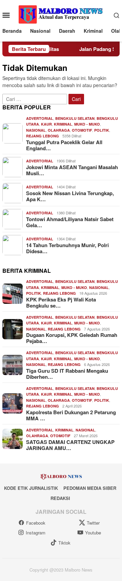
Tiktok (64, 542)
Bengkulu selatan (75, 118)
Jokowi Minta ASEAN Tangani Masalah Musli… (72, 170)
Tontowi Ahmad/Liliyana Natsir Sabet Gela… (70, 222)
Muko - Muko (87, 124)
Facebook (35, 523)
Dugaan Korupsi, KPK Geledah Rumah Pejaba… (71, 338)
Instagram (35, 532)
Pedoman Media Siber (89, 488)
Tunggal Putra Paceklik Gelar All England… (64, 145)
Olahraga (59, 130)
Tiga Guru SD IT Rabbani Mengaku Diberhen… (67, 374)
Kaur (46, 124)
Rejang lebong (42, 135)
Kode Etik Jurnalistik (31, 488)
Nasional (36, 130)
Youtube (93, 532)
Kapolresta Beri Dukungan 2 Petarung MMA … (71, 415)
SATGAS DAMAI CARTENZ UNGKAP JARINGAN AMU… (70, 445)
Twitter (93, 523)
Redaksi (60, 498)
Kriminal (63, 124)
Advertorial (39, 118)
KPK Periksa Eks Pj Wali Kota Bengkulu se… (61, 302)
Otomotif (82, 130)
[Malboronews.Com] (61, 14)
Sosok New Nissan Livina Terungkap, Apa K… (70, 196)
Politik (101, 130)
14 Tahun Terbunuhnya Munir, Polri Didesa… (67, 248)
